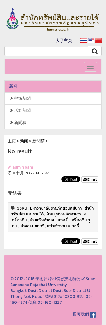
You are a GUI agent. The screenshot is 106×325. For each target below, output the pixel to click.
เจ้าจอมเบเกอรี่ (31, 226)
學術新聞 (22, 98)
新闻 (13, 86)
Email (92, 179)
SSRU (22, 208)
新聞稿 (19, 123)
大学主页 (64, 40)
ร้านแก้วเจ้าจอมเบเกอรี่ (48, 220)
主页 (12, 141)
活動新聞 (22, 110)
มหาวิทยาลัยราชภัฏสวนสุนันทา (56, 208)
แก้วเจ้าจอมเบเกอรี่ (63, 226)
